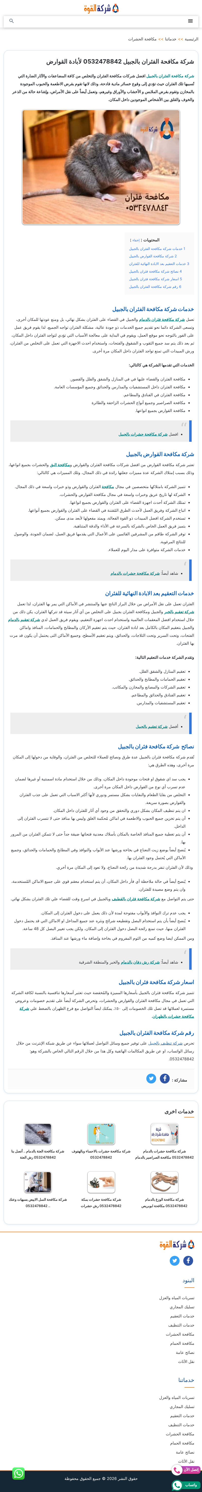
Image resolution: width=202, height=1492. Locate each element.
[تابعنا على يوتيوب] (175, 1262)
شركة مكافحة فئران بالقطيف (136, 898)
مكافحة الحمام (182, 1343)
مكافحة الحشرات (142, 38)
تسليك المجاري (182, 1306)
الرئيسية (191, 38)
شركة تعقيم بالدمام (24, 619)
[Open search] (12, 21)
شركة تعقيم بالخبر (179, 611)
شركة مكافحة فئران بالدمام (162, 319)
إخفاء (136, 240)
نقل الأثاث (186, 1361)
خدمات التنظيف (181, 1325)
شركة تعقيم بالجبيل (152, 726)
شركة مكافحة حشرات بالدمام (135, 573)
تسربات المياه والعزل (176, 1297)
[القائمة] (190, 21)
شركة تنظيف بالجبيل (165, 1043)
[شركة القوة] (101, 8)
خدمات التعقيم (182, 1315)
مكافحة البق (60, 464)
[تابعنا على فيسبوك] (188, 1262)
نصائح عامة (185, 1352)
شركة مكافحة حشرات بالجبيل (143, 434)
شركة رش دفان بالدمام (140, 962)
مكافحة (108, 486)
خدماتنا (170, 38)
